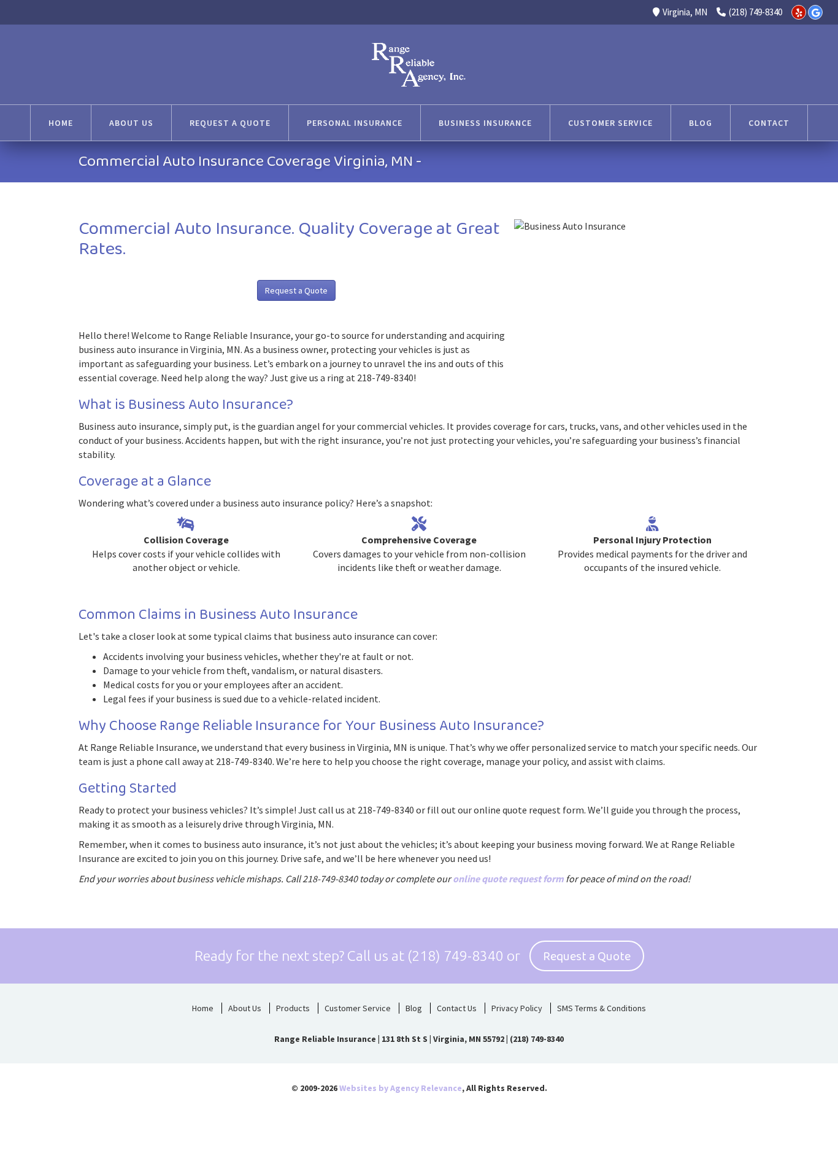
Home (202, 1008)
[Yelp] (798, 12)
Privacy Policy (516, 1008)
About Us (244, 1008)
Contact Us (457, 1008)
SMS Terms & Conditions (601, 1008)
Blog (414, 1008)
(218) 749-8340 (755, 12)
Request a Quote (296, 290)
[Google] (815, 12)
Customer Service (358, 1008)
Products (293, 1008)
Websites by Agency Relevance (400, 1087)
